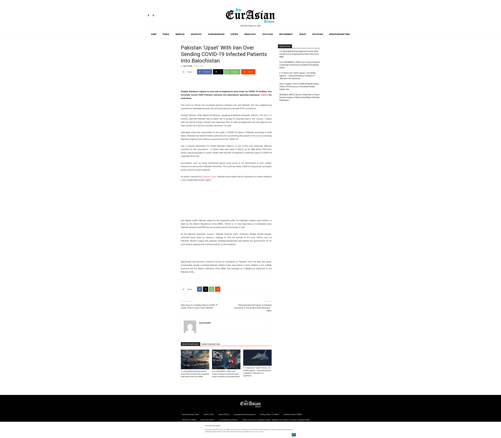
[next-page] (186, 381)
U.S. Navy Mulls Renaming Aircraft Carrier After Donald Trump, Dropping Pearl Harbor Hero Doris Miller (195, 374)
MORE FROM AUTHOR (211, 344)
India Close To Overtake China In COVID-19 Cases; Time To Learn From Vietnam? (199, 306)
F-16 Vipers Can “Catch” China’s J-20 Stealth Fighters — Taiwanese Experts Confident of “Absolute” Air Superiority (297, 76)
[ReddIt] (217, 289)
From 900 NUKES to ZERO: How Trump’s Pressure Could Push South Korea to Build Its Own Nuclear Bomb (226, 374)
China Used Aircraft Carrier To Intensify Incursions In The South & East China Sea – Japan (253, 308)
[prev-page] (182, 381)
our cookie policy (258, 432)
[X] (153, 15)
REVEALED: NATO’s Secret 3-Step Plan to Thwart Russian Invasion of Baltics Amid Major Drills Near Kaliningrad (299, 97)
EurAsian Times (209, 176)
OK (294, 434)
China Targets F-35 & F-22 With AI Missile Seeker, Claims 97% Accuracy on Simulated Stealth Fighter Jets (299, 86)
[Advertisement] (226, 83)
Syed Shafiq (187, 66)
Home (183, 42)
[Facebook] (148, 15)
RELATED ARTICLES (190, 344)
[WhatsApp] (211, 289)
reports (264, 95)
